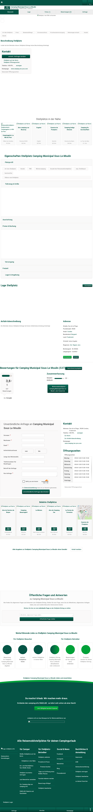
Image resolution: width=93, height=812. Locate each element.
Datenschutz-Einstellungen (5, 757)
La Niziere (39, 510)
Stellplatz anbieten (44, 757)
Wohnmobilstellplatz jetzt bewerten (57, 389)
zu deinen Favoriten (81, 781)
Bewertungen (65, 12)
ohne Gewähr (62, 549)
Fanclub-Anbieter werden (46, 778)
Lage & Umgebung (12, 275)
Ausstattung (7, 220)
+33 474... (11, 65)
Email (5, 445)
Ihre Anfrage (8, 473)
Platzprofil (9, 162)
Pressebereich (61, 773)
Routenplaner (88, 285)
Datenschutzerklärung (30, 488)
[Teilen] (86, 809)
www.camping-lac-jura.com (19, 69)
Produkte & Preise (44, 762)
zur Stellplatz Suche (2, 7)
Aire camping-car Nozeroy (23, 128)
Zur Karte (67, 435)
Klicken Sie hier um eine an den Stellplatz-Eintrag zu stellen (47, 608)
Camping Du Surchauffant (84, 128)
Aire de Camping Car (54, 511)
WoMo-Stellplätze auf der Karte (28, 755)
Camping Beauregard (23, 511)
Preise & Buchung (9, 226)
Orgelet (38, 127)
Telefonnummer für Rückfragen (10, 463)
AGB (76, 762)
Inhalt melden (76, 549)
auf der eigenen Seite (70, 661)
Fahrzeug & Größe (12, 184)
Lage (28, 12)
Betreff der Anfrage (10, 468)
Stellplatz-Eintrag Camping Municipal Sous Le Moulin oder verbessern (55, 662)
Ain (71, 345)
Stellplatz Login (8, 802)
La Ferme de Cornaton (69, 511)
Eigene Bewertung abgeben (74, 368)
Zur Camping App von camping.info (26, 785)
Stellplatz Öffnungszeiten (11, 62)
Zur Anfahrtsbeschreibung (72, 438)
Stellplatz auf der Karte (10, 60)
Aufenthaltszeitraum (10, 450)
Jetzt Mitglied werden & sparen (47, 708)
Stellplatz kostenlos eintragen (26, 774)
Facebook (60, 754)
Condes (69, 331)
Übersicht (10, 12)
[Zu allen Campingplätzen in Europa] (46, 731)
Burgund (74, 334)
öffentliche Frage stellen (47, 619)
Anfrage (84, 12)
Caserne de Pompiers (54, 128)
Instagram (60, 759)
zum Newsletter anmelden (28, 779)
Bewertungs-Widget (44, 783)
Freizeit (5, 268)
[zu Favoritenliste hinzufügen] (2, 17)
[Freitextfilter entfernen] (85, 3)
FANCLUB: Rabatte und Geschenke (27, 792)
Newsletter (60, 763)
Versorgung (9, 262)
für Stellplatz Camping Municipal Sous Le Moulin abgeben (7, 662)
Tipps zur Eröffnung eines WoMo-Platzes (46, 773)
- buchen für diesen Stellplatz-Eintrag (86, 659)
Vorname (7, 435)
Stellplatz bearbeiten (44, 788)
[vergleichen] (2, 21)
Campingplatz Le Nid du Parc (8, 136)
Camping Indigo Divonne (69, 128)
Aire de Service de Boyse (8, 511)
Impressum (78, 757)
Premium (89, 120)
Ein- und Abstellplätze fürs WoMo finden (26, 767)
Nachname (7, 440)
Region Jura (76, 345)
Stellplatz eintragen (81, 771)
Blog (58, 768)
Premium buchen (45, 767)
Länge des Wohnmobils (11, 457)
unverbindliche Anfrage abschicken (36, 492)
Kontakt (76, 357)
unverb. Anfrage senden (17, 56)
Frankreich (70, 337)
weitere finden (22, 659)
